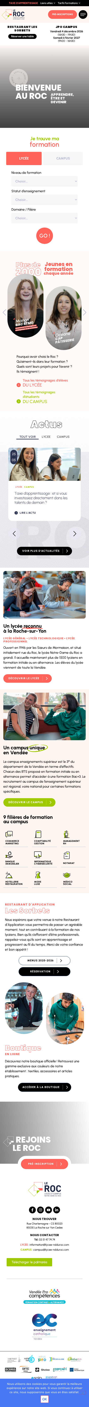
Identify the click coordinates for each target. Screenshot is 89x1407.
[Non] (82, 1393)
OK (44, 1399)
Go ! (44, 236)
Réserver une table (22, 36)
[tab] (24, 158)
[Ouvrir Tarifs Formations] (79, 3)
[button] (4, 312)
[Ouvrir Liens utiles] (54, 3)
